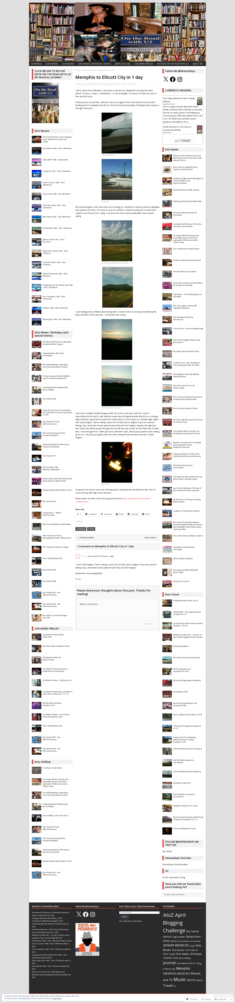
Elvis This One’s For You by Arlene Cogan (184, 386)
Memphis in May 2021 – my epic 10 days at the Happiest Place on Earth (188, 636)
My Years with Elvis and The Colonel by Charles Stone (188, 420)
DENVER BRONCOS (176, 945)
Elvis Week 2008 (49, 581)
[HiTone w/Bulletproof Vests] (167, 833)
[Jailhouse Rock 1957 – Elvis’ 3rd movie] (36, 244)
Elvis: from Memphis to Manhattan (57, 524)
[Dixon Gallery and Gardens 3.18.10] (167, 719)
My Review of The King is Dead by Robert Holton (187, 500)
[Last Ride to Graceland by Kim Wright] (167, 551)
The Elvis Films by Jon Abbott (184, 271)
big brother (179, 936)
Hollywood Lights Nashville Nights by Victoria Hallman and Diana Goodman (188, 180)
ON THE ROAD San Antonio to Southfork (184, 795)
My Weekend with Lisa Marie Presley (52, 658)
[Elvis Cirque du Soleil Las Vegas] (36, 551)
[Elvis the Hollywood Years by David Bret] (167, 217)
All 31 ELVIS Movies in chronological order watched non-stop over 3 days (57, 139)
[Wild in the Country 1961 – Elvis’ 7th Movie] (36, 255)
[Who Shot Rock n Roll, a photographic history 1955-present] (36, 540)
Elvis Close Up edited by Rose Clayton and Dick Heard (185, 168)
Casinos (174, 940)
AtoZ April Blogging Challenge (174, 923)
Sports (199, 980)
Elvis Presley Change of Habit (185, 408)
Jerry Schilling (122, 63)
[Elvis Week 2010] (36, 506)
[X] (165, 79)
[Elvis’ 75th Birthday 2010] (36, 563)
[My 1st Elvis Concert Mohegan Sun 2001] (36, 620)
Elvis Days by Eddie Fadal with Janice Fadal (185, 571)
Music (180, 979)
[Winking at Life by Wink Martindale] (167, 206)
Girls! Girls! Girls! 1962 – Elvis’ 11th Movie (54, 206)
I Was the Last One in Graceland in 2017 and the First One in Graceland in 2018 (57, 412)
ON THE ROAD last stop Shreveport (187, 749)
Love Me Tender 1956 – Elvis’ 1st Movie (54, 263)
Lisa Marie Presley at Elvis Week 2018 (53, 635)
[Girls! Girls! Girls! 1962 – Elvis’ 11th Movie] (36, 210)
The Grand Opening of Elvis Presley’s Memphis (54, 434)
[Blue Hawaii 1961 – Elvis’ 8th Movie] (36, 221)
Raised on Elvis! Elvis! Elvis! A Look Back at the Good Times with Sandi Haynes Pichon (187, 157)
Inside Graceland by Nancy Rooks (187, 260)
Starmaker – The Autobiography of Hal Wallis (187, 295)
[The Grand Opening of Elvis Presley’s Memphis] (36, 437)
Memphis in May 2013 (182, 783)
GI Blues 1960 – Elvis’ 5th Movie (55, 308)
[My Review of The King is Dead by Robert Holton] (167, 504)
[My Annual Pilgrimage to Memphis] (167, 685)
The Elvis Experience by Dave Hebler (183, 466)
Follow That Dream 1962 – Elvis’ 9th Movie (55, 274)
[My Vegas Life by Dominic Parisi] (167, 356)
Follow (124, 916)
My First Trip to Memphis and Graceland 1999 (185, 704)
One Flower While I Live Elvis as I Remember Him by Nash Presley (186, 432)
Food (175, 957)
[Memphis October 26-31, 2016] (167, 810)
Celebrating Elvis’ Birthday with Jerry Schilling (55, 388)
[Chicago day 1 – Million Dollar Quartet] (36, 517)
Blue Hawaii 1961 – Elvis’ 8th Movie (57, 216)
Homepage (36, 63)
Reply (112, 556)
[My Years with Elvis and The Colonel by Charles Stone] (167, 424)
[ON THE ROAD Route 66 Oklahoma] (167, 776)
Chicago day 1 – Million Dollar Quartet (52, 514)
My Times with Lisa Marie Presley (56, 646)
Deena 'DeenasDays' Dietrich (107, 84)
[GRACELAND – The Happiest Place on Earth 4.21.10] (167, 616)
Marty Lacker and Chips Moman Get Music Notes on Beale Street (57, 479)
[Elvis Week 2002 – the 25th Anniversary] (36, 608)
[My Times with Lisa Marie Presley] (36, 650)
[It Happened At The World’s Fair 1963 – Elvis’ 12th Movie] (36, 289)
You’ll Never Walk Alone (52, 768)
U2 (175, 986)
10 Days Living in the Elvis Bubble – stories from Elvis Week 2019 (57, 377)
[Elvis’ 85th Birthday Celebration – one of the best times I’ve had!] (36, 369)
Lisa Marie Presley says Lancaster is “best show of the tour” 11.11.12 (57, 692)
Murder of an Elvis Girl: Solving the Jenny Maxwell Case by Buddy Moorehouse (187, 444)
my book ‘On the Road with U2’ (173, 63)
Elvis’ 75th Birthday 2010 (52, 558)
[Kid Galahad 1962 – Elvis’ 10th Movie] (36, 232)
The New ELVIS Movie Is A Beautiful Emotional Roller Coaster (57, 343)
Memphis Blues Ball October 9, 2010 (57, 490)
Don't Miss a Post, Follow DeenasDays (137, 906)
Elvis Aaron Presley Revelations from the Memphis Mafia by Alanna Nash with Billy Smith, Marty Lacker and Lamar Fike (187, 525)
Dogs (192, 945)
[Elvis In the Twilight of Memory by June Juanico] (167, 344)
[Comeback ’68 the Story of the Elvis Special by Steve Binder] (167, 228)
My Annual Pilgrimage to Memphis (187, 680)
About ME (198, 63)
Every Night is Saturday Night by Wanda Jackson (186, 375)
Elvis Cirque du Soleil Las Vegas (56, 547)
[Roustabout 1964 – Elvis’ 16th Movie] (36, 153)
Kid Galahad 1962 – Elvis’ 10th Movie (57, 228)
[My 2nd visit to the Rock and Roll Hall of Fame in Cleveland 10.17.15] (167, 822)
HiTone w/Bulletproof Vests (184, 828)
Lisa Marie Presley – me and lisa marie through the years (56, 715)
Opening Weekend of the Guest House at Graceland (56, 445)
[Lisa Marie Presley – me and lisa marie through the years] (36, 719)
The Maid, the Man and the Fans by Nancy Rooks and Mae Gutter (187, 477)
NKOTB (191, 980)
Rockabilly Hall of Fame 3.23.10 (185, 600)
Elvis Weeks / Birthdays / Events (94, 63)
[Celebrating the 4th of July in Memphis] (36, 358)
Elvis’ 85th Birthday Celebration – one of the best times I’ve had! (56, 365)
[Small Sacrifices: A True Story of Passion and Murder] (199, 132)
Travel (122, 84)
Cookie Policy (56, 998)
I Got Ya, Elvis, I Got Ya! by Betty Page (188, 328)
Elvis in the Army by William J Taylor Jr (188, 535)
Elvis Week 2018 (49, 399)
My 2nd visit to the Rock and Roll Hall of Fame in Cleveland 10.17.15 (188, 818)
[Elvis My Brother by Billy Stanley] (167, 194)
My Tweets (167, 851)
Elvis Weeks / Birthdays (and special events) (51, 334)
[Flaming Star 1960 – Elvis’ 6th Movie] (36, 324)
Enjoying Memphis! (181, 646)
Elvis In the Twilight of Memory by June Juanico (186, 341)
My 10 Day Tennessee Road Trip (186, 657)
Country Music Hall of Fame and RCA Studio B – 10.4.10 (188, 624)
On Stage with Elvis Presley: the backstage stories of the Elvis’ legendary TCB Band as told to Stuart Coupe (55, 782)
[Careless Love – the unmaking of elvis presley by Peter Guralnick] (167, 367)
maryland (81, 529)
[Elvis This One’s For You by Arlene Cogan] (167, 390)
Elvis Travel (172, 594)
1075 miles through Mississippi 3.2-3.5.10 (187, 727)
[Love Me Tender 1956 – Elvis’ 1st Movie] (36, 267)
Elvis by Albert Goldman (183, 558)
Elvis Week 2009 (49, 570)
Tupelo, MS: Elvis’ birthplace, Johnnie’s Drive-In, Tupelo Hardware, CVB (184, 739)
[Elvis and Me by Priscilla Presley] (167, 253)
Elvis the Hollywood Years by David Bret (185, 213)
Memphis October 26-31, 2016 (185, 805)
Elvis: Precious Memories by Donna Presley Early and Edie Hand (187, 398)
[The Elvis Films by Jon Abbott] (167, 276)
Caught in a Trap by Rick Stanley (186, 511)
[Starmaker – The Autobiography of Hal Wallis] (167, 299)
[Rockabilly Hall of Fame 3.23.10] (167, 605)
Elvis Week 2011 (49, 456)
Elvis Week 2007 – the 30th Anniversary (51, 593)
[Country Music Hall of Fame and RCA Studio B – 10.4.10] (167, 628)
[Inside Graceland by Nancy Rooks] (167, 265)
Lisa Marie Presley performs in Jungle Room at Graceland (55, 670)
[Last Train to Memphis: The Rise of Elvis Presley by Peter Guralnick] (167, 493)
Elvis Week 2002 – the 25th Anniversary (51, 605)
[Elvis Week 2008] (36, 586)
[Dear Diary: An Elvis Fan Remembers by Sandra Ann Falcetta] (167, 287)
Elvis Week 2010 (49, 501)
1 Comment (131, 84)
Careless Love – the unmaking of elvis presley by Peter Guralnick (186, 363)
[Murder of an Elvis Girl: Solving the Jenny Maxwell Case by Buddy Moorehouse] (167, 447)
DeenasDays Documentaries (175, 864)
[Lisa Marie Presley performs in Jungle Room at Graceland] (36, 673)
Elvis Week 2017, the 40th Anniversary (51, 422)
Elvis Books (68, 63)
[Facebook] (172, 79)
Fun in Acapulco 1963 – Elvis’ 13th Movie (54, 297)
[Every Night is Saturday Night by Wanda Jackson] (167, 379)
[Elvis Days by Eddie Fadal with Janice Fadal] (167, 574)
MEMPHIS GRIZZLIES (176, 973)
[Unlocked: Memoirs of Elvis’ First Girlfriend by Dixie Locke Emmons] (167, 458)
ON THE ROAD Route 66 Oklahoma (187, 771)
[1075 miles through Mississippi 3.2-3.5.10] (167, 730)
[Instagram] (180, 79)
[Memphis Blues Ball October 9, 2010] (36, 494)
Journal (169, 962)
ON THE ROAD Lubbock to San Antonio (183, 761)
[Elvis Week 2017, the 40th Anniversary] (36, 426)
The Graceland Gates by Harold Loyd (183, 318)
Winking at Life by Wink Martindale (187, 201)
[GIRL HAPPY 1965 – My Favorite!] (36, 164)
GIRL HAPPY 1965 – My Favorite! (55, 159)
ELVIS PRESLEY (191, 950)
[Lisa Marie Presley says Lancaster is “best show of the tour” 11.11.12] (36, 696)
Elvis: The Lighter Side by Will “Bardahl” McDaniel (185, 306)
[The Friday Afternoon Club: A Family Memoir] (199, 103)
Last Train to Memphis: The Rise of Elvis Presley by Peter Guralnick (187, 489)
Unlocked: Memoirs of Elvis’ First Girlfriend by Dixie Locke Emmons (187, 455)
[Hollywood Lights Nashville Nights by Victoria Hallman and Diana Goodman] (167, 183)
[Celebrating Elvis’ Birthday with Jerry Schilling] (36, 392)
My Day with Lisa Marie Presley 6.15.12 (52, 704)
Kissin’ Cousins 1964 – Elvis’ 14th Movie (54, 183)
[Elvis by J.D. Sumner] (167, 586)
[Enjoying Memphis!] (167, 651)
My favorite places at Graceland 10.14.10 (182, 670)
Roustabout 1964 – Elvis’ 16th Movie (57, 148)
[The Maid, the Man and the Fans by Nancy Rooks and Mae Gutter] (167, 481)
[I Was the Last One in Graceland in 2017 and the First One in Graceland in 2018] (36, 415)
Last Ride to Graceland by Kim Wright (183, 548)
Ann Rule (168, 133)
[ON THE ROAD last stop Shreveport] (167, 753)
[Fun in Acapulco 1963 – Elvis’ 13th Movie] (36, 301)
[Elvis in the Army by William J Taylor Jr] (167, 540)
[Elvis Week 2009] (36, 574)
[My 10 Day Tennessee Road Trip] (167, 662)
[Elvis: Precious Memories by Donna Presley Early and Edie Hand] (167, 401)
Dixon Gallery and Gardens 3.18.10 (187, 714)
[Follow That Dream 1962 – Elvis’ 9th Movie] (36, 278)
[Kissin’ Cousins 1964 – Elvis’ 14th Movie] (36, 187)
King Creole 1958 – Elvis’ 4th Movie (56, 194)
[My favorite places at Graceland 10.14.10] (167, 673)
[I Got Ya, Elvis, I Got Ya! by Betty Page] (167, 333)
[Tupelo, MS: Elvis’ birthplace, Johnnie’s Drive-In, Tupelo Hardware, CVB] (167, 742)
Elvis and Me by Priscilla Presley (186, 248)
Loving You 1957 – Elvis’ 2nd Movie (56, 171)
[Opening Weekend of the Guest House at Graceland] (36, 449)
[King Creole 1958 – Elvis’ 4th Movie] (36, 198)
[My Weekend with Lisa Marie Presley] (36, 662)
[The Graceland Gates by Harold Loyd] (167, 322)
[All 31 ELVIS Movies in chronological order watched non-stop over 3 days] (36, 141)
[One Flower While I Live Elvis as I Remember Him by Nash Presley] (167, 436)
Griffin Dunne (169, 104)
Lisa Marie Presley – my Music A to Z (57, 680)
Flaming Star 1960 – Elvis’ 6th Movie (57, 319)
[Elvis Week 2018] (36, 403)
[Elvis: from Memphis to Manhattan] (36, 529)
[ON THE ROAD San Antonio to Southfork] (167, 799)
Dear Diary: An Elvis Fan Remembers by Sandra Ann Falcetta (188, 284)
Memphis (183, 968)
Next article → (151, 537)
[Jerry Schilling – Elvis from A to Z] (36, 820)
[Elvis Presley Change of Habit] (167, 413)
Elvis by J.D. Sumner (181, 581)
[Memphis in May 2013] (167, 787)
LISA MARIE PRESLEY (143, 63)
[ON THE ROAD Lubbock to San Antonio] (167, 765)
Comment (148, 624)
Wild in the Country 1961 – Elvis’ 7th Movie (55, 252)
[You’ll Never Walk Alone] (36, 772)
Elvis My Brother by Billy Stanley (186, 190)
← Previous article (85, 537)
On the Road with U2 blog (173, 877)
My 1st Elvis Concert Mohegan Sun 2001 (55, 616)
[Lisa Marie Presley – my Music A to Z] (36, 685)
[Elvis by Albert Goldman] (167, 563)
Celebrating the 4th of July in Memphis (53, 354)
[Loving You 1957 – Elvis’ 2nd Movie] (36, 175)
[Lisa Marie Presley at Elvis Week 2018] (36, 639)
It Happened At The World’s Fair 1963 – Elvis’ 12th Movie (58, 286)
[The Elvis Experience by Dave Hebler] (167, 470)
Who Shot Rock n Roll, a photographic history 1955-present (57, 536)
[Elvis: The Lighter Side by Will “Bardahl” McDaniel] (167, 310)
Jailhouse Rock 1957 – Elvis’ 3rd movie (54, 240)
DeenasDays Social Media (189, 941)
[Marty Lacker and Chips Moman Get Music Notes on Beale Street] (36, 483)
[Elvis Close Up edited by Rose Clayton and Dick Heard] (167, 171)
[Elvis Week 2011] (36, 460)
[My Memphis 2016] (167, 696)
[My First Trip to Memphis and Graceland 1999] (167, 708)
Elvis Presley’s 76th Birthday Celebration (51, 468)
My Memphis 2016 (180, 692)
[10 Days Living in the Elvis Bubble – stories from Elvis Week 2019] (36, 380)
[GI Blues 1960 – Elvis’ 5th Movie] (36, 312)
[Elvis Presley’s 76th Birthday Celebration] (36, 472)
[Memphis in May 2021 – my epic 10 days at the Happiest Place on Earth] (167, 639)
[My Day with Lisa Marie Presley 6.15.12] (36, 707)
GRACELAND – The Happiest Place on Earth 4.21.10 (187, 613)
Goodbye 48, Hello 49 (40, 918)
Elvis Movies (52, 63)
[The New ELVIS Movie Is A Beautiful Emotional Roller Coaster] (36, 346)
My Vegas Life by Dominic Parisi (186, 351)
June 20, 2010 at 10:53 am (98, 556)
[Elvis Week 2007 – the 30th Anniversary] (36, 597)
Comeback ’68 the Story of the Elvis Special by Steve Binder (187, 225)
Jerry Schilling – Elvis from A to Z (55, 815)
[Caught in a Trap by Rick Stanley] (167, 515)
